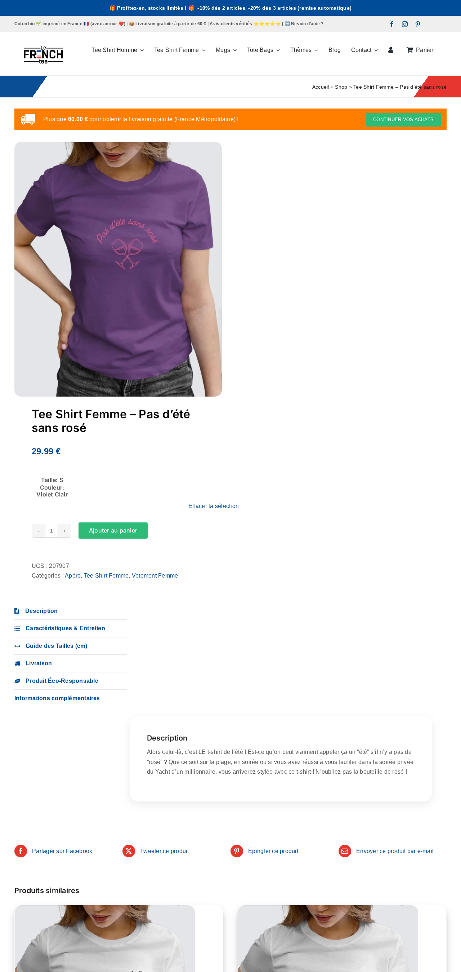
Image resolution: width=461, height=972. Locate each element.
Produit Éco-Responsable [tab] (62, 681)
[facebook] (392, 24)
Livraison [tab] (39, 663)
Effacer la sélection (213, 506)
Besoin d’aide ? (307, 23)
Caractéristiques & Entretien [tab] (65, 628)
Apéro (73, 576)
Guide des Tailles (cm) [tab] (56, 646)
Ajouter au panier (113, 530)
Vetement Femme (155, 576)
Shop (341, 87)
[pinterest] (418, 24)
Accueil (320, 87)
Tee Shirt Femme (106, 576)
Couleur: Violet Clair (52, 491)
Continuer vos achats (403, 119)
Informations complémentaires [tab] (57, 698)
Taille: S (52, 479)
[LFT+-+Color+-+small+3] (43, 35)
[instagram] (405, 24)
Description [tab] (41, 611)
